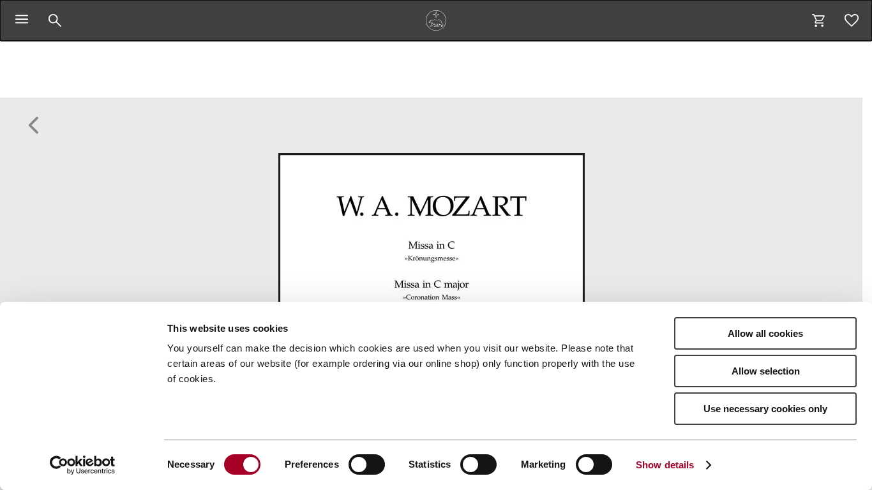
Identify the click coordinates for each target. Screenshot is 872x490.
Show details (665, 464)
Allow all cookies (765, 333)
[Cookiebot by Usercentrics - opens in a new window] (83, 465)
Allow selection (766, 371)
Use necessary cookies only (765, 408)
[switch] (367, 464)
